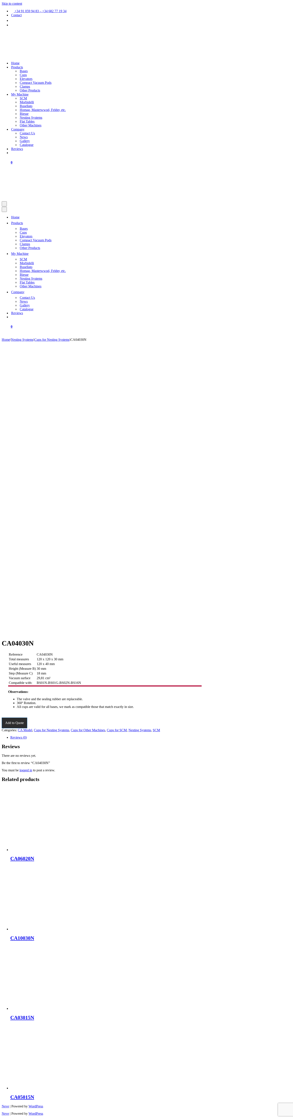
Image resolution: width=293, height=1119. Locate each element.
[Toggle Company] (76, 292)
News (24, 137)
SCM (23, 98)
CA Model (25, 730)
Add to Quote (14, 723)
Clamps (25, 86)
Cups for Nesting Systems (51, 339)
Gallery (25, 141)
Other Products (30, 90)
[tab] (150, 737)
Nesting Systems (31, 117)
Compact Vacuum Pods (35, 82)
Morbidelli (27, 102)
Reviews (17, 149)
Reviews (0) (18, 737)
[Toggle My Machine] (76, 253)
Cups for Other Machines (88, 730)
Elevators (26, 79)
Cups (23, 75)
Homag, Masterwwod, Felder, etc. (43, 110)
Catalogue (26, 145)
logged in (26, 770)
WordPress (36, 1106)
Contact (16, 15)
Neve (5, 1106)
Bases (24, 71)
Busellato (26, 106)
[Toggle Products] (76, 223)
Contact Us (27, 133)
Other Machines (30, 125)
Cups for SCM (117, 730)
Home (15, 63)
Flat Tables (27, 121)
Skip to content (12, 3)
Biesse (24, 114)
